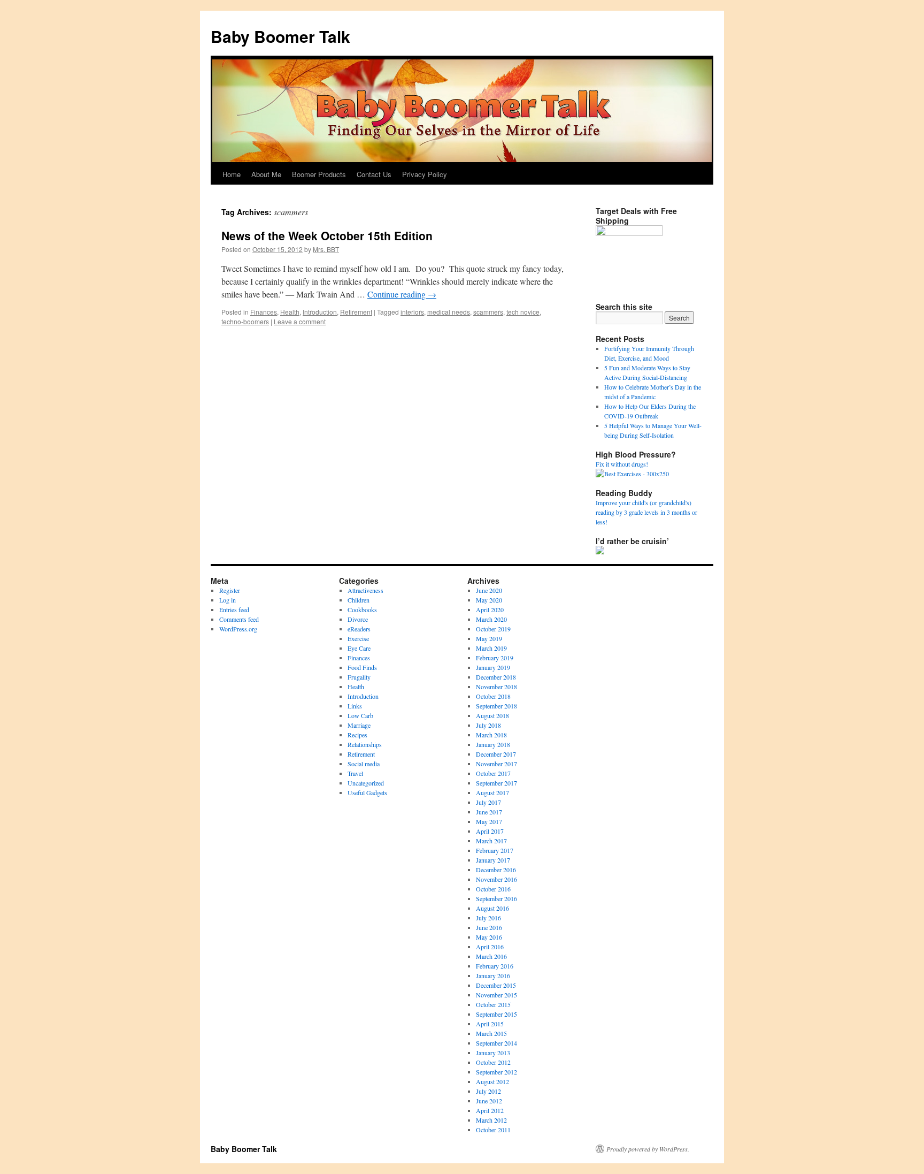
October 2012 (493, 1062)
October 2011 (493, 1129)
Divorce (358, 619)
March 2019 (491, 648)
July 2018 (488, 725)
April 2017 (490, 831)
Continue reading (401, 294)
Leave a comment (300, 321)
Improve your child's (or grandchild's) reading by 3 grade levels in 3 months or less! (646, 512)
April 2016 (490, 946)
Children (358, 600)
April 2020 (490, 609)
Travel (355, 773)
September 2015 (496, 1014)
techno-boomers (245, 321)
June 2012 (489, 1100)
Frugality (359, 677)
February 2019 (494, 657)
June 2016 (489, 927)
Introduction (320, 311)
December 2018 (496, 677)
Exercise (358, 638)
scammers (488, 311)
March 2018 (491, 734)
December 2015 (496, 985)
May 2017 (489, 821)
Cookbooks (362, 609)
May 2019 (489, 638)
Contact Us (374, 174)
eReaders (359, 628)
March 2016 (491, 956)
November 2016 (496, 879)
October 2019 (493, 628)
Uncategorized (366, 783)
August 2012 (492, 1081)
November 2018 (496, 686)
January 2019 (493, 667)
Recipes (357, 734)
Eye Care (359, 648)
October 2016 (493, 889)
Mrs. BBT (326, 249)
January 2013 (493, 1052)
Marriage (359, 725)
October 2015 (493, 1004)
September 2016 (496, 898)
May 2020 (489, 600)
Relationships (365, 744)
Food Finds (362, 667)
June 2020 (489, 590)
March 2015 (491, 1033)
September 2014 (496, 1043)
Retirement (356, 311)
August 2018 (492, 715)
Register (229, 590)
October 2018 (493, 696)
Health (289, 311)
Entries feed (234, 609)
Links (355, 706)
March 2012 (491, 1120)
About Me (266, 174)
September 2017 (496, 783)
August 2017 (492, 792)
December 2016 (496, 869)
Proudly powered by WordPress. (647, 1149)
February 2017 (494, 850)
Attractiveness (365, 590)
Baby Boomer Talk (280, 36)
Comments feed (239, 619)
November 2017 (496, 763)
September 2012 (496, 1072)
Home (231, 174)
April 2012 (490, 1110)
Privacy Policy (424, 174)
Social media (364, 763)
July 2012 (488, 1091)
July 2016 (488, 917)
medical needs (448, 311)
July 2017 (488, 802)
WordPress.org (238, 628)
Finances (263, 311)
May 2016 (489, 937)
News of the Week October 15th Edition (327, 235)
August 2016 (492, 908)
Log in (227, 600)
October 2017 (493, 773)
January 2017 (493, 860)
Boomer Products (319, 174)
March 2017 (491, 840)
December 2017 (496, 754)
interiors (412, 311)
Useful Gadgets (367, 792)
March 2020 (491, 619)
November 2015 (496, 994)
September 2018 (496, 706)
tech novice (523, 311)
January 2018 (493, 744)
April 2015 (490, 1023)
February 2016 (494, 966)
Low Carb (360, 715)
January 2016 (493, 975)
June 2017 (489, 811)
